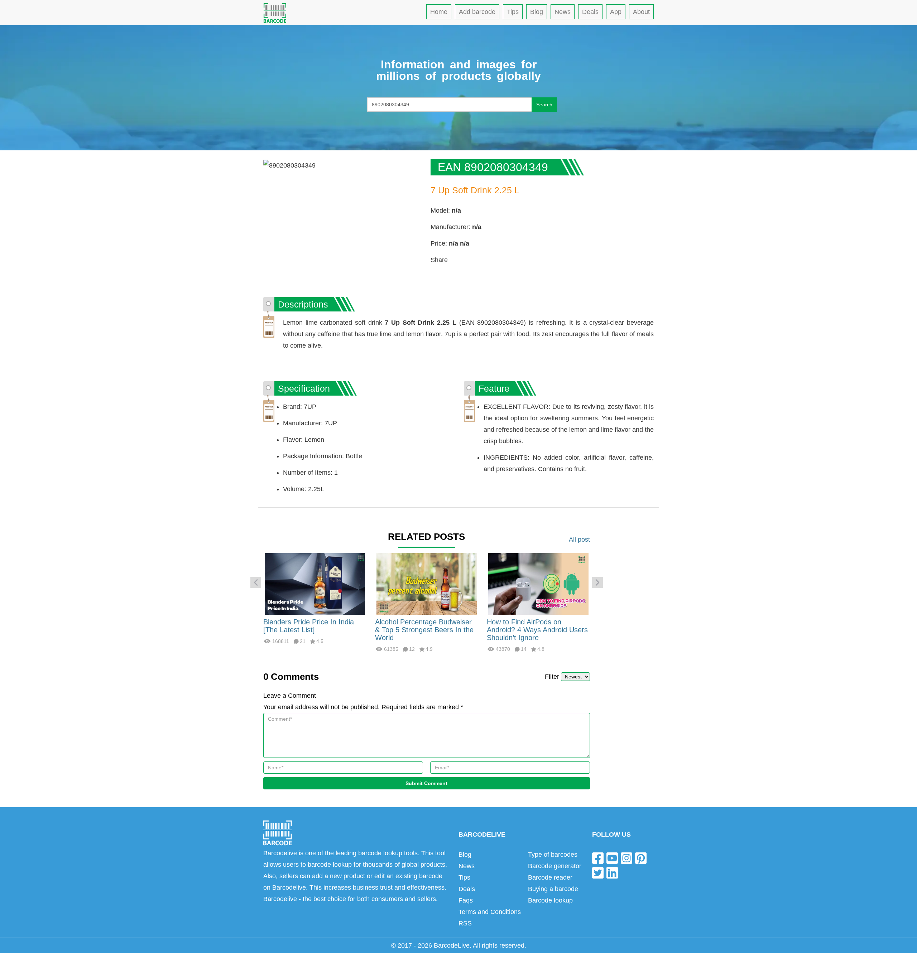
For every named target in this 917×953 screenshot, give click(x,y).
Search (544, 104)
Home (438, 11)
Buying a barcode (553, 888)
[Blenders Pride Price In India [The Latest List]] (314, 583)
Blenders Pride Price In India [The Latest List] (308, 626)
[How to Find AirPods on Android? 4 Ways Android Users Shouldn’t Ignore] (538, 583)
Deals (590, 11)
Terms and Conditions (489, 911)
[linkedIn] (612, 873)
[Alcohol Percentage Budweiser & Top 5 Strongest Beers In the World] (426, 583)
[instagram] (626, 857)
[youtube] (612, 857)
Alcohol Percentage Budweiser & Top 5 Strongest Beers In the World (424, 630)
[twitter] (598, 873)
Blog (536, 11)
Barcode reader (550, 877)
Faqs (465, 900)
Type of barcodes (552, 854)
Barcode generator (554, 866)
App (615, 11)
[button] (255, 582)
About (641, 11)
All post (579, 539)
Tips (513, 11)
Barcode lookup (550, 900)
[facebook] (598, 857)
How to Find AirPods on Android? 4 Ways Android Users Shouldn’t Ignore (537, 630)
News (562, 11)
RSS (465, 923)
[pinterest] (641, 857)
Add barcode (477, 11)
